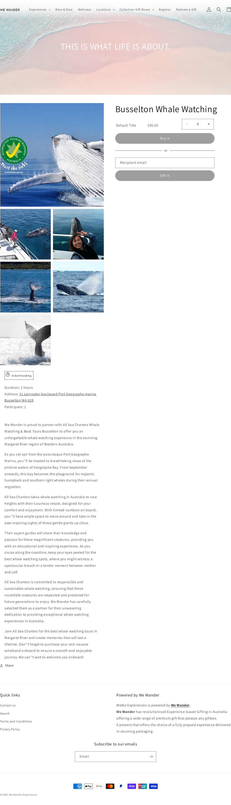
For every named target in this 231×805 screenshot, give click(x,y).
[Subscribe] (151, 756)
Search (5, 713)
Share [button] (9, 665)
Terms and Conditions (16, 721)
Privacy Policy (10, 729)
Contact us (8, 705)
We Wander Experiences (23, 794)
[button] (39, 9)
